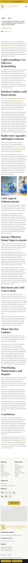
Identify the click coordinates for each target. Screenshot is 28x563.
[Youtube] (2, 496)
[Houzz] (14, 492)
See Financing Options (19, 1)
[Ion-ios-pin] (10, 496)
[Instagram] (6, 492)
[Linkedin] (6, 496)
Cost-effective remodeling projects (11, 47)
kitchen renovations (17, 100)
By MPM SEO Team (6, 28)
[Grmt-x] (10, 492)
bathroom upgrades (17, 147)
